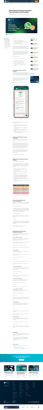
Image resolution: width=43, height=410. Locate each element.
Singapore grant (27, 386)
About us (14, 383)
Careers (13, 386)
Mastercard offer (27, 395)
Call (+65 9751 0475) (34, 383)
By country (20, 395)
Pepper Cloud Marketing (10, 34)
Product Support (34, 3)
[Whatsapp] (34, 74)
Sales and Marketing (35, 45)
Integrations (27, 384)
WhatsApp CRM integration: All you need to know (19, 347)
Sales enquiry (33, 384)
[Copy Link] (35, 74)
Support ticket (33, 385)
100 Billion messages (22, 41)
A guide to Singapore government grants (35, 39)
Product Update (29, 3)
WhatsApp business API (19, 139)
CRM (19, 3)
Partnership (33, 386)
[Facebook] (30, 74)
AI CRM (20, 384)
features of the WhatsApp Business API (20, 51)
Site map (38, 409)
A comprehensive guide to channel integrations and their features (21, 348)
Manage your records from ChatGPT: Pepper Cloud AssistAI (36, 65)
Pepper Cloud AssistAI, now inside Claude (35, 61)
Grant (16, 3)
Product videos (27, 385)
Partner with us (14, 385)
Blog (26, 383)
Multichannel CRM (21, 385)
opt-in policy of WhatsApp (17, 170)
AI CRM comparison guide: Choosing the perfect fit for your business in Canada (35, 48)
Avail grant (27, 394)
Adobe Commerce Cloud (16, 79)
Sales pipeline (20, 386)
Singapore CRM (14, 384)
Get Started (21, 359)
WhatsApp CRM (20, 383)
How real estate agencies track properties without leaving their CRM (35, 57)
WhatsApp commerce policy (23, 168)
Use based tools (21, 396)
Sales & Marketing (12, 3)
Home (7, 3)
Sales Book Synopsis (24, 3)
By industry (20, 394)
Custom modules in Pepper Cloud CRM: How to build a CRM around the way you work (36, 69)
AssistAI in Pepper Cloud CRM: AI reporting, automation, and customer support (36, 44)
